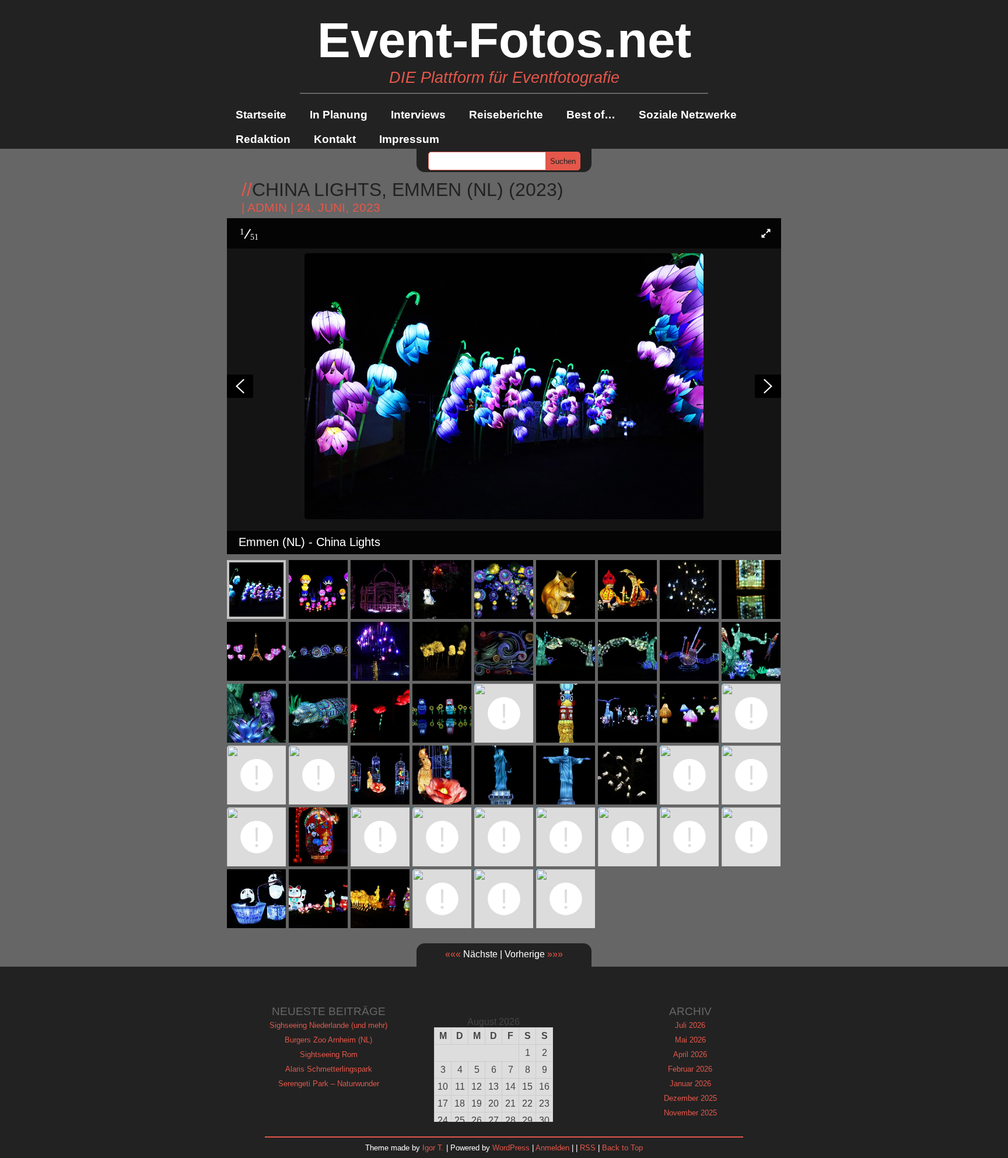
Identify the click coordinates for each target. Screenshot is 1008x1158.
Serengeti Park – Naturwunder (328, 1083)
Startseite (261, 115)
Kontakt (335, 139)
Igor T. (433, 1147)
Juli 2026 (690, 1025)
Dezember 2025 (690, 1098)
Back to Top (622, 1147)
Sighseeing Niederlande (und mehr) (328, 1025)
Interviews (418, 115)
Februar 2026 (690, 1069)
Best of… (590, 115)
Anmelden (552, 1147)
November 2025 (690, 1112)
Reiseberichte (506, 115)
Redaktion (263, 139)
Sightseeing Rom (329, 1054)
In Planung (339, 115)
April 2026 (690, 1054)
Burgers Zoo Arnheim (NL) (328, 1039)
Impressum (409, 139)
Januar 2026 (690, 1083)
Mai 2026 (690, 1039)
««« (453, 954)
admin (267, 208)
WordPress (511, 1147)
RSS (588, 1147)
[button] (766, 233)
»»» (555, 954)
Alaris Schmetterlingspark (328, 1069)
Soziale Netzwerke (688, 115)
